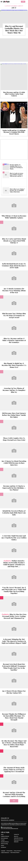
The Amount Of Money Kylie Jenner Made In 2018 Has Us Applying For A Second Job (14, 769)
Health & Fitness (5, 841)
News (2, 834)
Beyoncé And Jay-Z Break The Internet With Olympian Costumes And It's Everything (14, 794)
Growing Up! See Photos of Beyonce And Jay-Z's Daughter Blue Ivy (14, 390)
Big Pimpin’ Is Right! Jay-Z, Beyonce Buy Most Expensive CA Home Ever (14, 365)
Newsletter (3, 847)
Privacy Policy (10, 850)
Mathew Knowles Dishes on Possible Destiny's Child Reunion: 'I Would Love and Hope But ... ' (14, 563)
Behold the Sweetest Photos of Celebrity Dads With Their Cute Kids (14, 513)
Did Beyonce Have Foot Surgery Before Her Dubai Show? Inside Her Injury (14, 415)
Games (2, 845)
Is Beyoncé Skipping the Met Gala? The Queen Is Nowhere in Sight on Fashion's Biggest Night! (14, 641)
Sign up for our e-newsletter (7, 820)
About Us (16, 836)
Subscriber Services (18, 838)
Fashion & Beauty (5, 836)
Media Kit (16, 841)
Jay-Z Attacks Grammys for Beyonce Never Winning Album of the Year (14, 290)
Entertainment (4, 838)
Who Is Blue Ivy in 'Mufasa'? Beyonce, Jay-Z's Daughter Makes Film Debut (17, 190)
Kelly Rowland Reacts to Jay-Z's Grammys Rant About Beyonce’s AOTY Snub (14, 265)
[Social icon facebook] (10, 818)
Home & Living (4, 843)
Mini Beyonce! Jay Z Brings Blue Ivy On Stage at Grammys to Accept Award (14, 315)
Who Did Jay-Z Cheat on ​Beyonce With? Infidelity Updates (14, 217)
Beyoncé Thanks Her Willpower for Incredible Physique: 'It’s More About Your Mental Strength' (14, 717)
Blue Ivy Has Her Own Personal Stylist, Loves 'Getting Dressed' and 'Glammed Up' (14, 616)
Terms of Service (17, 850)
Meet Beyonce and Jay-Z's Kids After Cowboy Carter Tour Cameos (14, 94)
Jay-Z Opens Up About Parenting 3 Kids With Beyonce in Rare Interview (14, 463)
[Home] (14, 811)
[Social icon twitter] (13, 818)
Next (14, 800)
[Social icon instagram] (15, 818)
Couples (3, 840)
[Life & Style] (6, 2)
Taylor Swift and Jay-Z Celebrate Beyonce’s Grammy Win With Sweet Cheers (14, 132)
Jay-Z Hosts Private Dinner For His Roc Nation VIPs (14, 692)
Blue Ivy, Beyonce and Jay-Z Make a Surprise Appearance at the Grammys (14, 340)
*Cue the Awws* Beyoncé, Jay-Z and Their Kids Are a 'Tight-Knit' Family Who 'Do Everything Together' (14, 590)
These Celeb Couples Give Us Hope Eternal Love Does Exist (14, 439)
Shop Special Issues (18, 840)
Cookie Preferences (5, 852)
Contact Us (16, 834)
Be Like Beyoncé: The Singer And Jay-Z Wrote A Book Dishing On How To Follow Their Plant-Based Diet (14, 743)
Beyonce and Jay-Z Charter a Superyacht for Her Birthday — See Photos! (14, 488)
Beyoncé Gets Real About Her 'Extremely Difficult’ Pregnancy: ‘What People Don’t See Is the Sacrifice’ (14, 667)
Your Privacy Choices (14, 852)
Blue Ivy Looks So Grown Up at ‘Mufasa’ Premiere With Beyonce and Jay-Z (16, 175)
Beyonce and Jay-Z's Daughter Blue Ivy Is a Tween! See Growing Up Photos (16, 167)
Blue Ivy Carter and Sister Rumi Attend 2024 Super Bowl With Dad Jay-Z (14, 241)
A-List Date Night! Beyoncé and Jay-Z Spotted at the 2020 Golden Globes (14, 538)
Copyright (3, 850)
